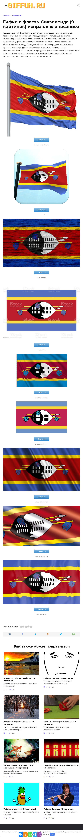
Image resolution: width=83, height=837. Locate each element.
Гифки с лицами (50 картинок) (58, 678)
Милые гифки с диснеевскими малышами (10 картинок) (18, 766)
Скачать (42, 140)
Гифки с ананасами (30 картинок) (20, 809)
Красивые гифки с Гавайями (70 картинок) (19, 679)
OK (52, 834)
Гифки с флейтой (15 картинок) (59, 809)
